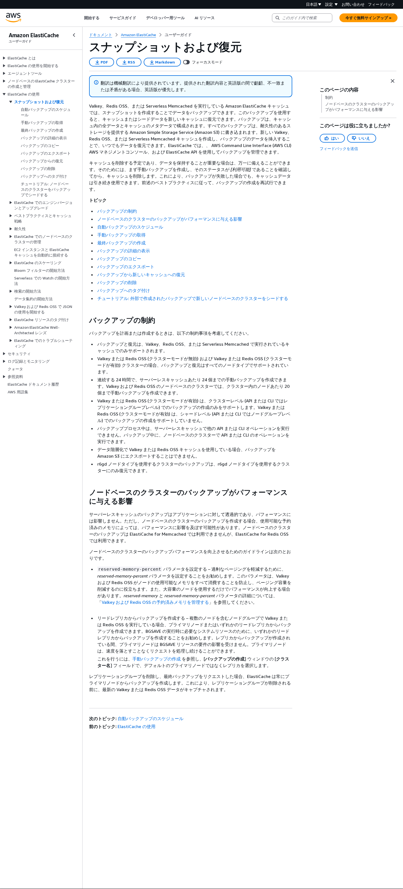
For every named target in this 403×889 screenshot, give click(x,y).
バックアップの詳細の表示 (123, 250)
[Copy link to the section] (84, 320)
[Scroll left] (79, 17)
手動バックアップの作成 (156, 659)
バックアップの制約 (117, 211)
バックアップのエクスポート (125, 266)
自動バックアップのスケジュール (130, 227)
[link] (178, 34)
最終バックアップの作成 (121, 243)
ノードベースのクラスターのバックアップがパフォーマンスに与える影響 (169, 219)
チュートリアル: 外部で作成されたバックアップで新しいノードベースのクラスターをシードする (192, 298)
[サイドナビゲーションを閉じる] (74, 35)
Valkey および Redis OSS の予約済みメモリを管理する (155, 602)
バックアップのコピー (119, 258)
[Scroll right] (218, 17)
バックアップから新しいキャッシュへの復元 (141, 274)
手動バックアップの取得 (121, 235)
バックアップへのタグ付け (123, 290)
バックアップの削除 (117, 282)
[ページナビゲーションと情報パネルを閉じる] (392, 81)
